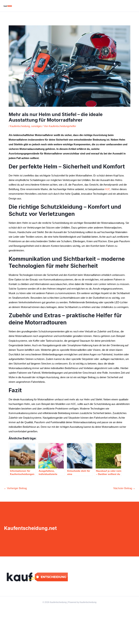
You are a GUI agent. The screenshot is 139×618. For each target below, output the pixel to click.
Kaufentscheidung (20, 126)
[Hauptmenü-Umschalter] (133, 5)
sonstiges (36, 126)
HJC (107, 189)
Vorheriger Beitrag (15, 488)
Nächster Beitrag (124, 488)
